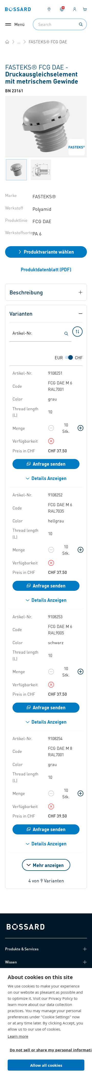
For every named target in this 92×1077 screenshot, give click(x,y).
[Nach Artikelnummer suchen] (66, 334)
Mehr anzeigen (48, 865)
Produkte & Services (22, 948)
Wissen (11, 962)
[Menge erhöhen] (80, 428)
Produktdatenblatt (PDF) (46, 269)
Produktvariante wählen (49, 252)
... (18, 41)
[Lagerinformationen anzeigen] (51, 441)
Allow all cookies (46, 1065)
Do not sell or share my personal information (44, 1049)
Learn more (18, 1036)
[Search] (81, 24)
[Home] (7, 42)
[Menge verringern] (51, 428)
